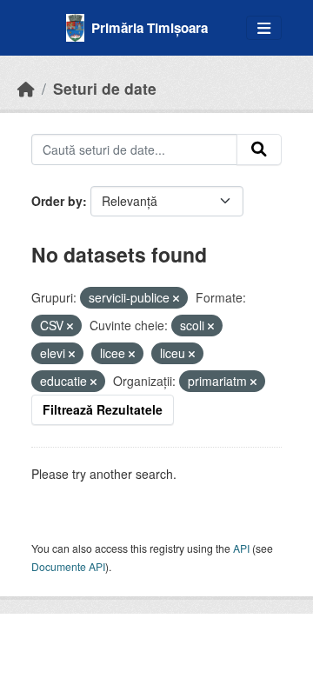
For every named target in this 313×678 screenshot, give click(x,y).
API (241, 548)
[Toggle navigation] (264, 28)
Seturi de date (104, 88)
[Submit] (259, 149)
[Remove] (176, 298)
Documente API (68, 566)
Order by (57, 200)
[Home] (26, 88)
